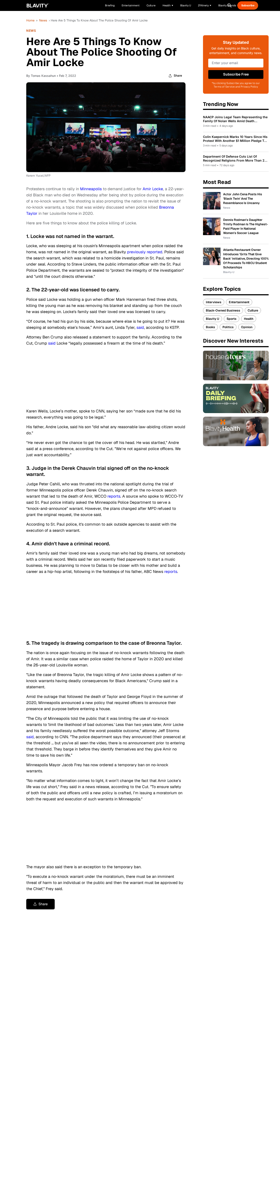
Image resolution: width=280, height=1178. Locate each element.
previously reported (144, 251)
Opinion (246, 327)
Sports (231, 319)
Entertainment (239, 302)
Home (30, 20)
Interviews (213, 302)
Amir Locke (153, 188)
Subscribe (247, 5)
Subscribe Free (236, 74)
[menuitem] (168, 5)
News (43, 20)
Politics (228, 327)
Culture (253, 310)
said (140, 327)
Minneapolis (91, 188)
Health (248, 319)
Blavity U (212, 319)
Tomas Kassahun (43, 75)
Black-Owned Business (223, 310)
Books (210, 327)
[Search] (229, 5)
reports (113, 496)
